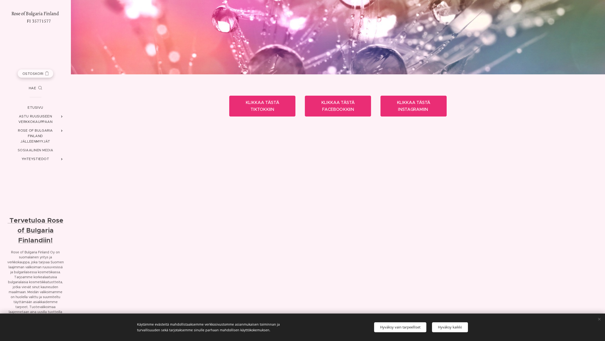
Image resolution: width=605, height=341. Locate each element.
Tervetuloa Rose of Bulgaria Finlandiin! (35, 230)
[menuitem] (35, 107)
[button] (35, 88)
